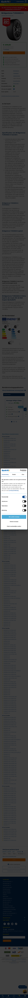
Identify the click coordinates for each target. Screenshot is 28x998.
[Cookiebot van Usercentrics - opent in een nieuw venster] (20, 470)
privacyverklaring (14, 490)
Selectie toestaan (14, 521)
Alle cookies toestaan (14, 516)
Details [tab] (14, 474)
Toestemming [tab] (5, 474)
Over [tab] (23, 474)
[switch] (24, 501)
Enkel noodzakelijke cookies (14, 526)
